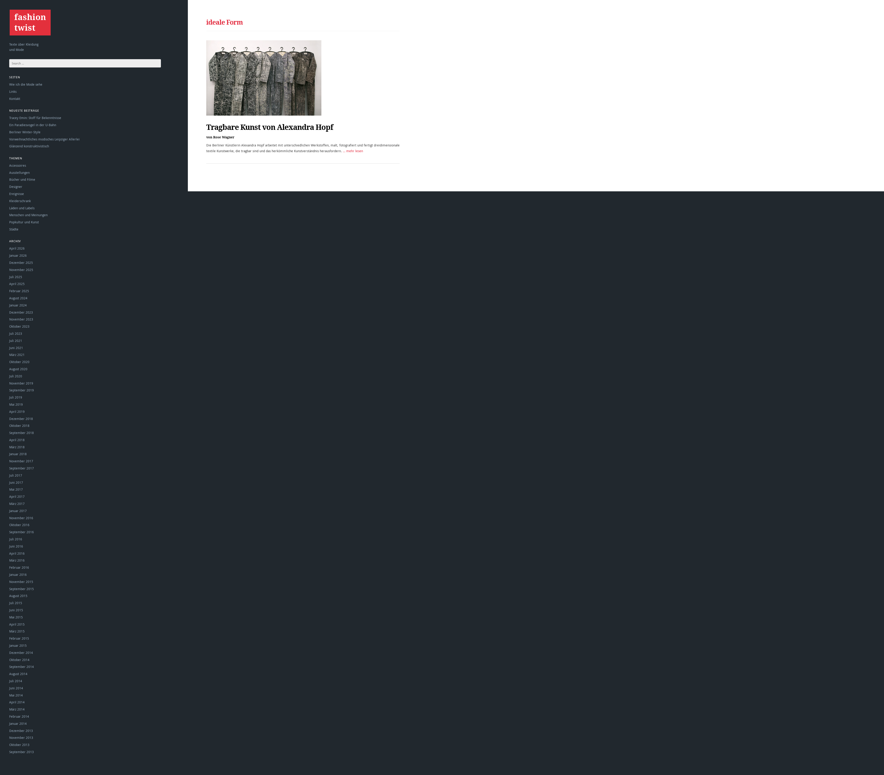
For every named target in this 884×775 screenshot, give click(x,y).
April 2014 (17, 702)
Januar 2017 (18, 511)
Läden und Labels (22, 208)
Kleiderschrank (20, 201)
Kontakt (14, 98)
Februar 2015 (19, 638)
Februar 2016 (19, 567)
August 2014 (18, 674)
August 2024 (18, 298)
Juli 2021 (15, 340)
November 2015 (21, 582)
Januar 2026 (18, 255)
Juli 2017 (15, 475)
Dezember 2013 (21, 730)
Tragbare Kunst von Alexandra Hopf (269, 127)
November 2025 (21, 270)
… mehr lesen (353, 151)
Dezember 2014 (21, 652)
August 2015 (18, 596)
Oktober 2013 (19, 745)
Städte (13, 229)
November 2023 (21, 319)
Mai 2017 (16, 489)
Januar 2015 (18, 645)
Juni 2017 (16, 482)
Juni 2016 (16, 546)
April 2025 (17, 284)
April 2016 (17, 553)
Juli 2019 (15, 397)
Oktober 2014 (19, 660)
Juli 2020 (15, 376)
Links (13, 91)
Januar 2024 (18, 305)
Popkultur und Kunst (24, 222)
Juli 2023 (15, 333)
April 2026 (17, 248)
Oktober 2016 (19, 525)
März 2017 (17, 503)
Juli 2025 (15, 277)
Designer (15, 186)
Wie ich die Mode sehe (25, 84)
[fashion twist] (30, 22)
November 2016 (21, 518)
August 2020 (18, 369)
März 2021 (17, 355)
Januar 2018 (18, 454)
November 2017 (21, 461)
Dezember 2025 (21, 262)
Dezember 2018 (21, 419)
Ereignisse (16, 194)
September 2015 (21, 589)
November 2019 (21, 383)
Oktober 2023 (19, 326)
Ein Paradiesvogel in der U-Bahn (32, 125)
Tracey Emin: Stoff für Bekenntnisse (35, 118)
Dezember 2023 (21, 312)
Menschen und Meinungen (28, 215)
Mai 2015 (16, 617)
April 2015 (17, 624)
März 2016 (17, 560)
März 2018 (17, 447)
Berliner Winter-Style (25, 132)
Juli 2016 (15, 539)
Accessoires (17, 165)
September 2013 (21, 752)
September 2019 (21, 390)
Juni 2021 (16, 348)
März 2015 (17, 631)
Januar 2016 (18, 574)
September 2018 (21, 433)
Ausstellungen (19, 172)
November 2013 (21, 737)
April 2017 (17, 496)
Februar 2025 (19, 291)
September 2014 (21, 666)
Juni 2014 (16, 688)
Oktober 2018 (19, 425)
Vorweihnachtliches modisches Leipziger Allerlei (44, 139)
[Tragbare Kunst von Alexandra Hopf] (263, 78)
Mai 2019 (16, 404)
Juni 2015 (16, 610)
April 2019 (17, 411)
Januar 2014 (18, 723)
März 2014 (17, 709)
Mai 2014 (16, 695)
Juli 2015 (15, 603)
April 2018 (17, 440)
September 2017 (21, 468)
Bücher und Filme (22, 179)
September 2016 (21, 532)
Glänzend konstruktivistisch (29, 146)
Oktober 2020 (19, 362)
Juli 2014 (15, 681)
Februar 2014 (19, 716)
